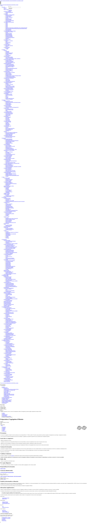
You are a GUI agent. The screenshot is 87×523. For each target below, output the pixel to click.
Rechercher (10, 8)
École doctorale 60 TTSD (9, 109)
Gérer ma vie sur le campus (8, 323)
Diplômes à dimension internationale (11, 174)
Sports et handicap (8, 221)
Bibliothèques (8, 375)
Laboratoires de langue (9, 206)
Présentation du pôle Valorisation (10, 136)
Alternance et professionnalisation (7, 399)
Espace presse (8, 364)
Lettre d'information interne (10, 312)
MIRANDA (7, 123)
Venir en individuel (8, 145)
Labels (7, 13)
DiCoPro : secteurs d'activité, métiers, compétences (13, 58)
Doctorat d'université (7, 393)
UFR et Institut (8, 309)
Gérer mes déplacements (7, 329)
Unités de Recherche (9, 106)
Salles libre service (8, 205)
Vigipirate (7, 236)
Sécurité (5, 230)
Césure (7, 67)
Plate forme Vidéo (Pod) (9, 45)
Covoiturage (7, 331)
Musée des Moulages (7, 186)
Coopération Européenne (7, 168)
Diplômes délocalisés (9, 173)
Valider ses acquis (8, 73)
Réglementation (6, 93)
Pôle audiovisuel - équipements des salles (12, 210)
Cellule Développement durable (10, 372)
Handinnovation (8, 263)
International (4, 138)
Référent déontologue (9, 34)
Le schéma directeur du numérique (11, 211)
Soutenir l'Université (7, 357)
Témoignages (8, 143)
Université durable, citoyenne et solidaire (11, 243)
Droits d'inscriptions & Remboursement (11, 68)
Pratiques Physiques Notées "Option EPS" (12, 218)
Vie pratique (7, 199)
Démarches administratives (9, 89)
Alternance (7, 78)
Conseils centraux (8, 16)
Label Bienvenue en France (10, 148)
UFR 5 (7, 26)
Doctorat (7, 176)
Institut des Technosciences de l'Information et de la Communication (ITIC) (16, 27)
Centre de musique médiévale (10, 195)
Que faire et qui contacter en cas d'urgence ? (12, 232)
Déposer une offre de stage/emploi (11, 351)
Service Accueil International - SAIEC (11, 149)
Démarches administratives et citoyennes (11, 298)
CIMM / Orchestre (6, 194)
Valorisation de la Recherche (8, 135)
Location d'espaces (8, 348)
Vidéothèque (7, 192)
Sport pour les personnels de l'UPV (11, 222)
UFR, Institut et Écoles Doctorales (11, 279)
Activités (7, 215)
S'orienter (5, 50)
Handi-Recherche (8, 265)
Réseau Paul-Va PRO (9, 349)
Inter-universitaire (8, 21)
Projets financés (6, 116)
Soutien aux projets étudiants (10, 213)
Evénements (7, 214)
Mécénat (7, 358)
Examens (7, 96)
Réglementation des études (9, 334)
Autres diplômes (6, 395)
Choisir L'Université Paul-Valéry (8, 244)
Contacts (7, 269)
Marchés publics (8, 365)
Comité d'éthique (8, 104)
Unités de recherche (8, 369)
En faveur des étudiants (9, 228)
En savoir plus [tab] (4, 431)
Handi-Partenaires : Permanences (10, 266)
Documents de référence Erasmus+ (11, 171)
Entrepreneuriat (8, 347)
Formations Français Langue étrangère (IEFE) (12, 175)
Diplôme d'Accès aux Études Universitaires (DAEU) (13, 75)
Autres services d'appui (9, 113)
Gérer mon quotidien (7, 318)
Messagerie (7, 208)
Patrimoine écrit (8, 184)
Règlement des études (9, 94)
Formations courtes (8, 74)
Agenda (7, 48)
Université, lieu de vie (7, 198)
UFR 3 (7, 24)
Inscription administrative (9, 61)
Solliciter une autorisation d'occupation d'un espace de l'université (15, 201)
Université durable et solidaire (10, 344)
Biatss (7, 41)
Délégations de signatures (9, 336)
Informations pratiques (9, 92)
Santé (5, 224)
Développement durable (9, 31)
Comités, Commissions (9, 17)
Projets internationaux (9, 167)
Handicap (7, 38)
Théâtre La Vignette (7, 193)
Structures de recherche (7, 105)
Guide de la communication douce (11, 335)
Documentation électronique (10, 333)
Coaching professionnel (9, 320)
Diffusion (5, 131)
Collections (7, 187)
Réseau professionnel (7, 381)
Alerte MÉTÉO (8, 234)
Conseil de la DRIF (8, 142)
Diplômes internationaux (7, 172)
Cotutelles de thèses (8, 111)
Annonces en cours (8, 361)
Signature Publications (9, 134)
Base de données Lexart (9, 129)
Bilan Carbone (4, 520)
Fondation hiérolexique (9, 359)
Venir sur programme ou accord (10, 146)
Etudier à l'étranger (8, 156)
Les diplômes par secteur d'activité (11, 354)
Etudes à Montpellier (7, 144)
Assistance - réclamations (9, 70)
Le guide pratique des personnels (10, 308)
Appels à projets (8, 114)
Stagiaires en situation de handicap (11, 77)
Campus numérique (7, 202)
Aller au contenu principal (4, 0)
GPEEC (7, 317)
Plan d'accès (4, 510)
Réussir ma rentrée (6, 270)
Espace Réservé (6, 9)
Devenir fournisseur (7, 360)
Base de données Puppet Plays (10, 128)
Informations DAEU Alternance (10, 81)
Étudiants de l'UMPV (5, 275)
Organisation (7, 178)
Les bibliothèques (6, 223)
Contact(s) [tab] (3, 429)
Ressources (7, 90)
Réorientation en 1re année (9, 66)
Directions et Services (9, 15)
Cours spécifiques (8, 153)
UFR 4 (7, 25)
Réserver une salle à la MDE (10, 200)
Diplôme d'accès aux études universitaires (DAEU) (11, 389)
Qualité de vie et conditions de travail (11, 322)
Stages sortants (8, 80)
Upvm (1, 5)
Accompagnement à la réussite (10, 76)
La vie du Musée (8, 190)
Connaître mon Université (7, 276)
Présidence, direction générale (10, 14)
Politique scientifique (7, 100)
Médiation (7, 188)
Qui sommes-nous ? (8, 268)
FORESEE (7, 125)
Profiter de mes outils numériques (9, 288)
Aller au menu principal (11, 0)
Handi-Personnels (8, 319)
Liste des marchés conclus (9, 362)
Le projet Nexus (8, 85)
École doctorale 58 (8, 29)
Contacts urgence (4, 511)
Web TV (7, 46)
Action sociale (6, 227)
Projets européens (8, 169)
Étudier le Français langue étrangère (11, 273)
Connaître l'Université (7, 367)
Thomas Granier (2, 468)
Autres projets (8, 120)
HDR (6, 110)
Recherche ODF (6, 388)
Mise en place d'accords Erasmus (10, 170)
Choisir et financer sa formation (10, 72)
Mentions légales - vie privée (6, 517)
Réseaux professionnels (9, 179)
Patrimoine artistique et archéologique (11, 183)
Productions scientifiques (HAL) (10, 133)
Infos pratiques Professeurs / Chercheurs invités (12, 163)
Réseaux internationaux (9, 165)
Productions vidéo (6, 44)
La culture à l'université (9, 377)
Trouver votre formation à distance (9, 59)
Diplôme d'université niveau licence (9, 394)
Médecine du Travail (9, 225)
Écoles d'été (7, 152)
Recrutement (7, 314)
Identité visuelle (4, 498)
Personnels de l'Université (6, 306)
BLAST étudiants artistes (7, 196)
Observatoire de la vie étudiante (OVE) (11, 246)
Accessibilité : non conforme (6, 518)
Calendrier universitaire (7, 303)
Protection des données (9, 35)
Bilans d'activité (8, 115)
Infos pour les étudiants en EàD (10, 62)
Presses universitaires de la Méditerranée (11, 132)
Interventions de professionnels (10, 346)
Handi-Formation (8, 264)
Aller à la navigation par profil (19, 0)
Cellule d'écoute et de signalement (10, 321)
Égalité (7, 32)
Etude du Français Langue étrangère (9, 150)
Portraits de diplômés (9, 53)
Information (7, 51)
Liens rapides (6, 363)
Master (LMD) (6, 392)
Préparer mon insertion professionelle (9, 292)
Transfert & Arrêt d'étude (9, 69)
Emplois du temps (8, 291)
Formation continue (8, 355)
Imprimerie (7, 327)
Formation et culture (9, 180)
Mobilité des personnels (7, 159)
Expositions (7, 189)
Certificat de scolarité (9, 294)
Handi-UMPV (6, 259)
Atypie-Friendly (8, 262)
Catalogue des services (9, 203)
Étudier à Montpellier (9, 272)
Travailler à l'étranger (9, 316)
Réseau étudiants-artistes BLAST (10, 350)
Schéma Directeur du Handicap (10, 260)
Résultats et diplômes (7, 91)
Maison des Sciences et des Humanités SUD (12, 107)
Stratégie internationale (9, 139)
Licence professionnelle (7, 391)
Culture (7, 255)
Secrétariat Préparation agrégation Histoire (7, 472)
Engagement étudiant (9, 33)
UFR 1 (7, 22)
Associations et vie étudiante (10, 258)
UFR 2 (7, 23)
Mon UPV (3, 7)
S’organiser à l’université (9, 84)
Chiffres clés (10, 10)
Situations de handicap (7, 226)
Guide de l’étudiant (8, 278)
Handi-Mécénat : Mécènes (9, 267)
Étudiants (7, 43)
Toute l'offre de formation (9, 57)
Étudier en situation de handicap (8, 88)
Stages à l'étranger (8, 157)
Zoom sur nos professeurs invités (10, 162)
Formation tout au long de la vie (10, 245)
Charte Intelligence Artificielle (10, 37)
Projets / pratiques (8, 181)
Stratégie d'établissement (9, 12)
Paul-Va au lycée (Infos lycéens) (10, 248)
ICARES (7, 122)
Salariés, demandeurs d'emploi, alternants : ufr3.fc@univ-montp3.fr (10, 476)
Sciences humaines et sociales (6, 416)
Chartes (7, 97)
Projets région (8, 119)
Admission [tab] (3, 428)
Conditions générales (5, 502)
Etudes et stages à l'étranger (8, 301)
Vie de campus (4, 197)
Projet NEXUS (8, 124)
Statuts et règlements (9, 337)
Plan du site (3, 519)
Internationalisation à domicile (10, 141)
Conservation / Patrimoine (9, 376)
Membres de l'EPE (8, 19)
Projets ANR (7, 117)
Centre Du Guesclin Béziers (10, 20)
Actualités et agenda (7, 47)
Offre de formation (6, 56)
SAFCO (4, 479)
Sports (5, 216)
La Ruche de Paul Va (9, 229)
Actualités (7, 54)
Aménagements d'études (9, 87)
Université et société (7, 371)
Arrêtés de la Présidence (9, 99)
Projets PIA (7, 118)
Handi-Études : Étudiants (9, 261)
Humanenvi (7, 130)
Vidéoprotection (8, 235)
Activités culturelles (8, 324)
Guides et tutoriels (8, 204)
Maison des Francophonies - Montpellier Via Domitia (13, 166)
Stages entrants (8, 79)
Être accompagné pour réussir (8, 82)
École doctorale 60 (8, 30)
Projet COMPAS (8, 55)
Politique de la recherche (9, 101)
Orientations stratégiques (7, 11)
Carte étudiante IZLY (9, 293)
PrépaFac (7, 83)
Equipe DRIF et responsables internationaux (12, 140)
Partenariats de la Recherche (10, 345)
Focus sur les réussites (9, 137)
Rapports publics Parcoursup (10, 98)
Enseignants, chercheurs (9, 40)
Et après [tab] (3, 430)
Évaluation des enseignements (10, 290)
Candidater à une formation (10, 64)
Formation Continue (7, 71)
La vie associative (8, 212)
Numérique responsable (9, 36)
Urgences (7, 231)
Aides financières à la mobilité (10, 158)
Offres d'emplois (8, 42)
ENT (4, 8)
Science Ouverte (8, 103)
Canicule (7, 237)
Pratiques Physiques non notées (10, 219)
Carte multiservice (8, 209)
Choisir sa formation (9, 60)
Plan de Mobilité (8, 330)
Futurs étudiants (4, 239)
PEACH (7, 127)
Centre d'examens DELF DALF (10, 154)
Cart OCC (7, 126)
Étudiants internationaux (7, 271)
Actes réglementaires (9, 18)
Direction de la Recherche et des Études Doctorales (13, 102)
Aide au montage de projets (8, 112)
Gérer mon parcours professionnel (9, 313)
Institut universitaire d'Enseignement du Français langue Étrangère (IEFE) (16, 28)
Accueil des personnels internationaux (11, 160)
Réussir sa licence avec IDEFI (10, 86)
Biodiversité (7, 185)
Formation (3, 49)
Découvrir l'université (7, 240)
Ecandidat (12, 455)
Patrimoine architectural (9, 182)
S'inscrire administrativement (10, 250)
